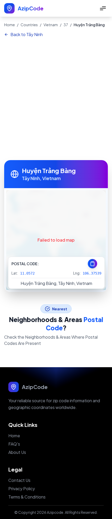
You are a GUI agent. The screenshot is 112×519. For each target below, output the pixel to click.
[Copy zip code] (92, 263)
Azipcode (55, 512)
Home (9, 24)
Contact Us (19, 480)
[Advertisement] (56, 99)
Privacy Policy (21, 488)
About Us (17, 452)
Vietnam (50, 24)
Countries (29, 24)
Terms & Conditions (27, 497)
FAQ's (14, 444)
